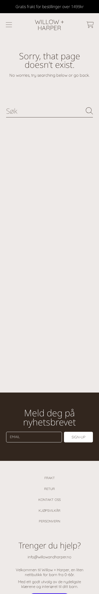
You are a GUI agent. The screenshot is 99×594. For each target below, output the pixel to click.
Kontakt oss (49, 500)
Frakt (49, 478)
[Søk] (89, 110)
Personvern (49, 521)
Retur (49, 489)
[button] (8, 24)
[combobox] (49, 111)
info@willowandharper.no (49, 557)
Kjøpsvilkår (49, 510)
